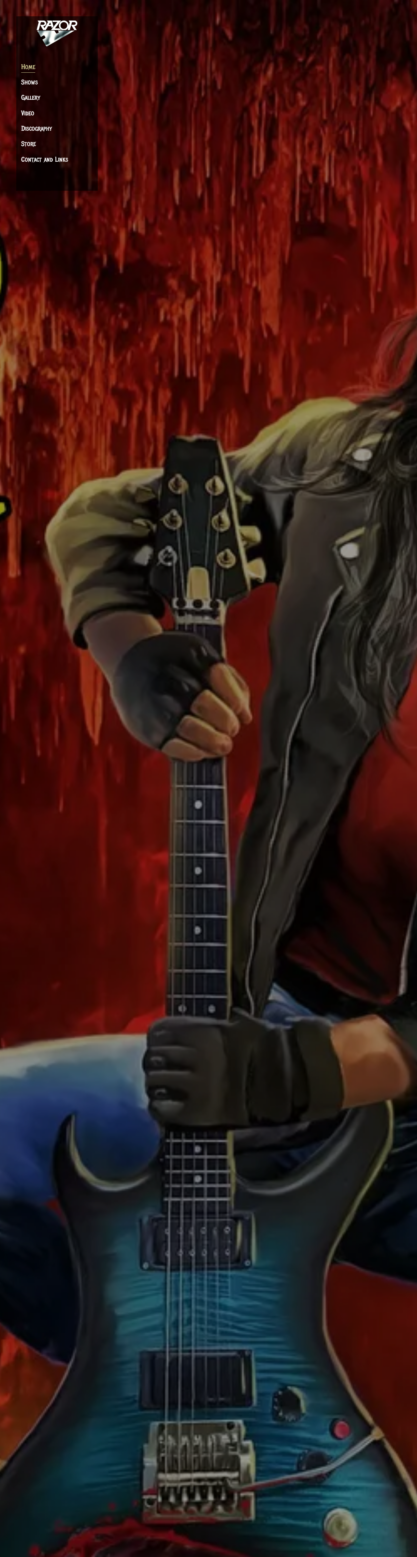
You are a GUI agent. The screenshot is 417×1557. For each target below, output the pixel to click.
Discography (36, 128)
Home (28, 67)
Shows (29, 82)
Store (28, 144)
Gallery (30, 97)
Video (27, 113)
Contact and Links (44, 159)
